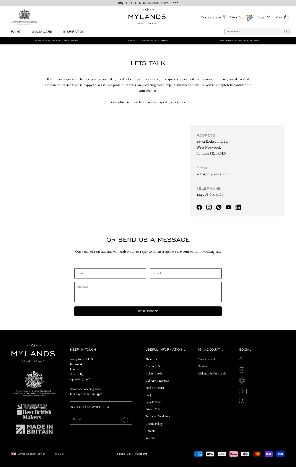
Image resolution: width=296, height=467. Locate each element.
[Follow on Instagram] (243, 371)
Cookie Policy (153, 424)
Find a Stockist (154, 388)
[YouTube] (228, 207)
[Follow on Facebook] (243, 361)
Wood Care (42, 31)
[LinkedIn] (238, 207)
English (60, 454)
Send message (148, 310)
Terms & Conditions (158, 416)
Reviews (150, 438)
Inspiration (73, 31)
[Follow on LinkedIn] (243, 401)
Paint (16, 31)
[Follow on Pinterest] (243, 381)
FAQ (148, 395)
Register (203, 366)
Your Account (206, 359)
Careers (150, 431)
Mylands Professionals (212, 373)
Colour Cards (153, 373)
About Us (151, 359)
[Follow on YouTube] (243, 391)
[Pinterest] (218, 207)
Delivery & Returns (157, 380)
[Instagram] (209, 207)
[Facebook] (199, 207)
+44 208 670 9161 (210, 195)
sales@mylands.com (213, 174)
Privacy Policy (154, 409)
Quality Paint (153, 402)
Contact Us (152, 366)
